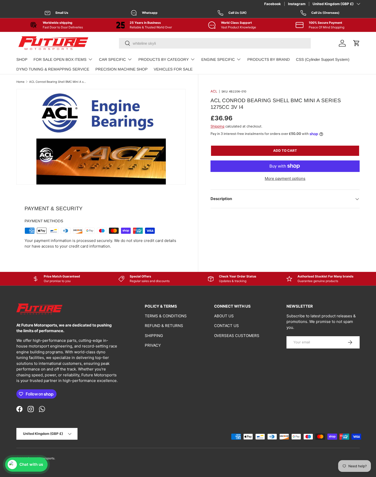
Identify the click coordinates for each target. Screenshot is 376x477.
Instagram (296, 4)
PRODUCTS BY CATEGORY (163, 59)
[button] (356, 43)
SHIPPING (154, 335)
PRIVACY (153, 345)
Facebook (272, 4)
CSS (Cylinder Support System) (322, 59)
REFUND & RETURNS (164, 325)
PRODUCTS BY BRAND (268, 59)
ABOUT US (224, 315)
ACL (214, 91)
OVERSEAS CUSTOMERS (236, 335)
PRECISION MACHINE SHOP (121, 69)
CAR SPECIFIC (112, 59)
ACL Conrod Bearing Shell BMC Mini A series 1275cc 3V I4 (58, 82)
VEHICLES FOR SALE (173, 69)
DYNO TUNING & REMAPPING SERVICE (52, 69)
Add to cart (285, 150)
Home (20, 82)
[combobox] (215, 43)
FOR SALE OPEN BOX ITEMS (60, 59)
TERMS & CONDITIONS (166, 315)
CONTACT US (226, 325)
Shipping (217, 126)
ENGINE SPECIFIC (218, 59)
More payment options (285, 178)
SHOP (21, 59)
